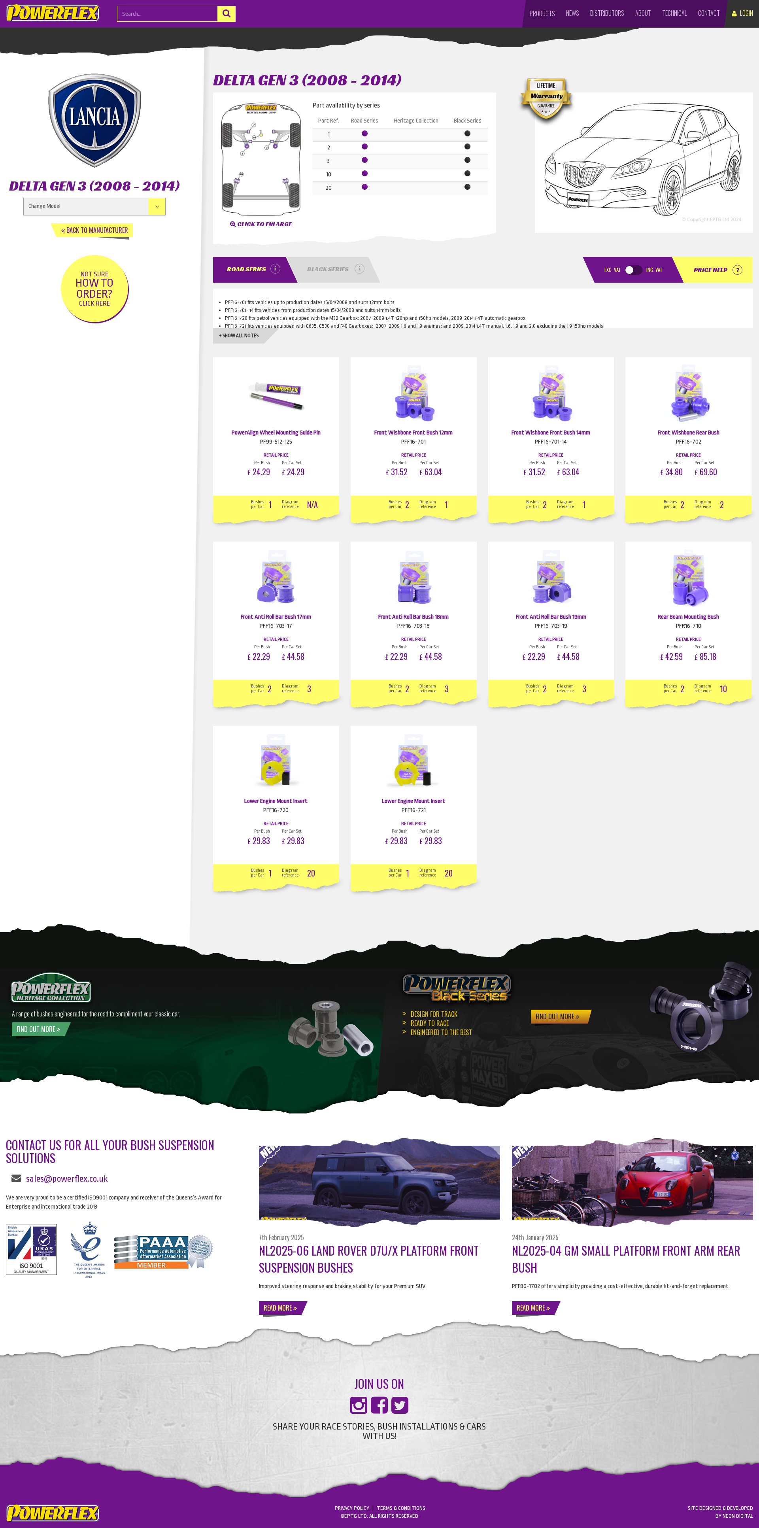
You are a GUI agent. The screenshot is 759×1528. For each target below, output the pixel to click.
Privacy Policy (352, 1508)
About (643, 13)
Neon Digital (738, 1516)
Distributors (607, 13)
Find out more (37, 1029)
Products (542, 13)
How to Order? (94, 288)
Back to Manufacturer (96, 230)
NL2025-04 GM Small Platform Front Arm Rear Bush (626, 1258)
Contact (709, 13)
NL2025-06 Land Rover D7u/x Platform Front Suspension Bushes (369, 1258)
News (572, 13)
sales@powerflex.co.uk (67, 1179)
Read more (278, 1308)
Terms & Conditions (401, 1508)
